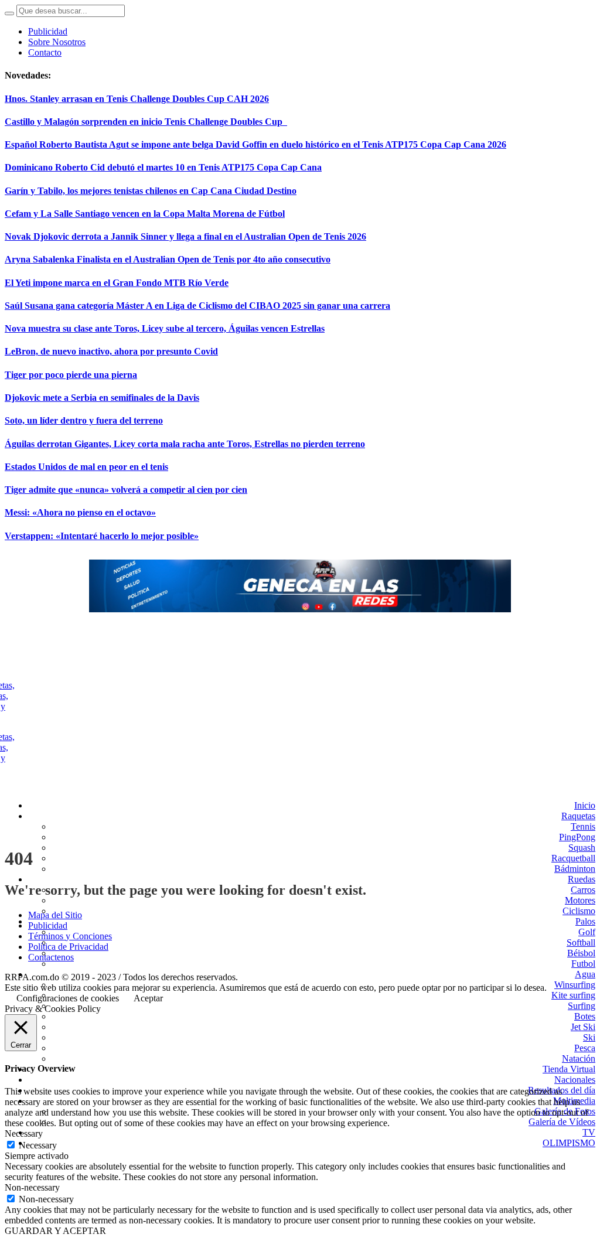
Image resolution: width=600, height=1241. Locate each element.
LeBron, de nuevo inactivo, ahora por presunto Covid (111, 351)
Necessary (38, 1145)
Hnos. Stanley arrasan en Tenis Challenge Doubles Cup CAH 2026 (137, 99)
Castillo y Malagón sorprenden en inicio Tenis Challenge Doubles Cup (146, 122)
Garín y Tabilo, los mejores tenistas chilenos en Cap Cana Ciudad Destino (150, 191)
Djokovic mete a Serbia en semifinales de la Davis (102, 398)
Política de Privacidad (68, 947)
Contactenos (51, 957)
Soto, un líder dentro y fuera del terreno (84, 420)
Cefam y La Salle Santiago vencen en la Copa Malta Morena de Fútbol (145, 214)
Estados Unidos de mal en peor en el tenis (86, 467)
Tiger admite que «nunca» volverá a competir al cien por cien (126, 490)
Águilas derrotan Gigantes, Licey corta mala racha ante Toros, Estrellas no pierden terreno (185, 444)
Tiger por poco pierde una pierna (71, 375)
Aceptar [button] (148, 998)
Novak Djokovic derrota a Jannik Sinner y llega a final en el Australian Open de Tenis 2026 (185, 236)
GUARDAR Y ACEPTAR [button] (55, 1231)
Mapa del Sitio (55, 915)
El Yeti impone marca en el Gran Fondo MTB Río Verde (117, 283)
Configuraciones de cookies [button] (67, 998)
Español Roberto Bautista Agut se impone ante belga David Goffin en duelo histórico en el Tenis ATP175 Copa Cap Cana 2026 (255, 144)
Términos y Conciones (70, 936)
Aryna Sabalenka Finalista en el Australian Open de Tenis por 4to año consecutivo (167, 259)
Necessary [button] (24, 1133)
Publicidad (47, 925)
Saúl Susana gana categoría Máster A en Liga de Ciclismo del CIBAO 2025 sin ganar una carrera (197, 306)
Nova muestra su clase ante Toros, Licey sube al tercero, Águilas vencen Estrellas (165, 328)
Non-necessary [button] (32, 1187)
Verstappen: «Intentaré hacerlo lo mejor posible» (102, 536)
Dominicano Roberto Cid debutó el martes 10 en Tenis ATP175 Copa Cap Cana (163, 167)
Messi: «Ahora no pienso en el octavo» (80, 512)
